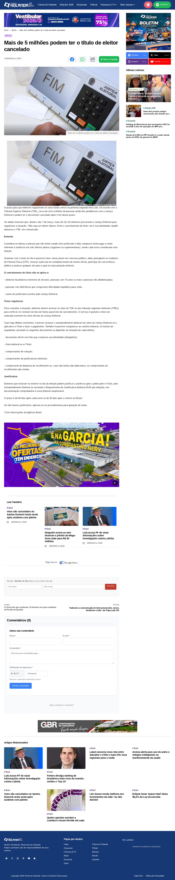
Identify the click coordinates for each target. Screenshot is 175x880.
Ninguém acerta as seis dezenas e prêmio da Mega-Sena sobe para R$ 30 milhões (60, 537)
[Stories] (148, 4)
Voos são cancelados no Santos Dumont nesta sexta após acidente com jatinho (22, 514)
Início (6, 30)
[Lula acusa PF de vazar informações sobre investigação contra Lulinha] (99, 516)
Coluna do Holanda (100, 844)
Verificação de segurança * (21, 667)
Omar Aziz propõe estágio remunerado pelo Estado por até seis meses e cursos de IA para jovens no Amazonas (156, 112)
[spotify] (34, 858)
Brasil (14, 30)
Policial (95, 848)
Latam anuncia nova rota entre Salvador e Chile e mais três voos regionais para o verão (108, 755)
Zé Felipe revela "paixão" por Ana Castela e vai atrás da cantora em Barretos (144, 96)
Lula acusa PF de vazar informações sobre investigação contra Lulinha (98, 535)
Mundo (95, 856)
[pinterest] (23, 858)
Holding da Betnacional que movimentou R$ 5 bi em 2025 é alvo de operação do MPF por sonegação (148, 125)
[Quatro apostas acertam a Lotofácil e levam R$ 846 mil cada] (66, 800)
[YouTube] (29, 858)
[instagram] (17, 858)
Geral (66, 863)
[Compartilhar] (92, 59)
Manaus (95, 852)
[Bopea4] (19, 5)
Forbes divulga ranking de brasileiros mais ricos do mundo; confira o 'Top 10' (65, 778)
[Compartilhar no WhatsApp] (82, 59)
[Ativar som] (115, 483)
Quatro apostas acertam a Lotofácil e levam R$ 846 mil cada (65, 819)
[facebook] (6, 858)
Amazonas (68, 848)
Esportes (95, 859)
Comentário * (15, 648)
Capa (66, 844)
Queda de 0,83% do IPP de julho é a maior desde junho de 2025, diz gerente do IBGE (147, 136)
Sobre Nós (138, 876)
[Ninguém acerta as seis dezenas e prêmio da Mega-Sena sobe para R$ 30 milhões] (61, 516)
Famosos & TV (70, 852)
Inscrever (110, 586)
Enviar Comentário (20, 685)
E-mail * (66, 636)
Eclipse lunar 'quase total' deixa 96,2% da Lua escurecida (150, 795)
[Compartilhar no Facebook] (72, 59)
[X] (12, 858)
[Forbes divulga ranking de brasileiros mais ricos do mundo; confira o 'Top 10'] (66, 758)
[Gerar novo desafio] (21, 673)
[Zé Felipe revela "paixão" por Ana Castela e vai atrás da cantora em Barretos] (148, 88)
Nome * (13, 636)
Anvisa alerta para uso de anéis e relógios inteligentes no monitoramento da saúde (151, 755)
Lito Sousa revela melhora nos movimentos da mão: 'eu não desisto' (107, 797)
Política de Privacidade (155, 876)
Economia (68, 859)
